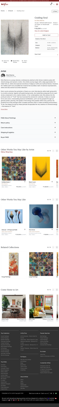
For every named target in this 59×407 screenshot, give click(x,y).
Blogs (22, 363)
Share (55, 11)
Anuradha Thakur (5, 368)
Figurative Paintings (5, 344)
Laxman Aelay (4, 375)
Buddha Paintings (5, 339)
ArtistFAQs (23, 370)
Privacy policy (24, 368)
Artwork (10, 11)
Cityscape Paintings (5, 341)
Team (22, 381)
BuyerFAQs (23, 364)
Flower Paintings (44, 337)
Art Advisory (23, 361)
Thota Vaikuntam (5, 387)
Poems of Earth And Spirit (46, 372)
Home (2, 11)
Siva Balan (3, 385)
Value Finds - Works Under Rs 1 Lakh (29, 339)
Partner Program (24, 386)
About (22, 379)
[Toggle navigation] (57, 4)
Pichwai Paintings (5, 350)
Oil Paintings (4, 348)
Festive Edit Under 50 (45, 367)
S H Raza (3, 380)
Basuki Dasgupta (5, 370)
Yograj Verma (4, 389)
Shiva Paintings (43, 343)
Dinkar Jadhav (4, 371)
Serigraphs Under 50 (45, 365)
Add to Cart (46, 35)
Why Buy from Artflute (26, 359)
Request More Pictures (16, 61)
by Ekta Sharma (39, 20)
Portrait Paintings (5, 351)
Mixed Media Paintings (6, 346)
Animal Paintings (5, 337)
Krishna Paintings (44, 341)
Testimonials (23, 384)
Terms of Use (24, 366)
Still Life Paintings (5, 355)
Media (22, 383)
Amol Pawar (3, 366)
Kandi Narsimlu (4, 373)
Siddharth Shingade (5, 383)
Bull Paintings (43, 336)
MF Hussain (3, 378)
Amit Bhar (3, 364)
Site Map (23, 388)
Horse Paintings (44, 339)
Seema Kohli (4, 382)
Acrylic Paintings (5, 336)
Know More (4, 109)
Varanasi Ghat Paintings (45, 344)
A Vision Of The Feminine (46, 369)
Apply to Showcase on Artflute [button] (47, 356)
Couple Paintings (5, 343)
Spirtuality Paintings (5, 353)
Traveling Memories (44, 371)
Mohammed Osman (5, 376)
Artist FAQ (42, 354)
